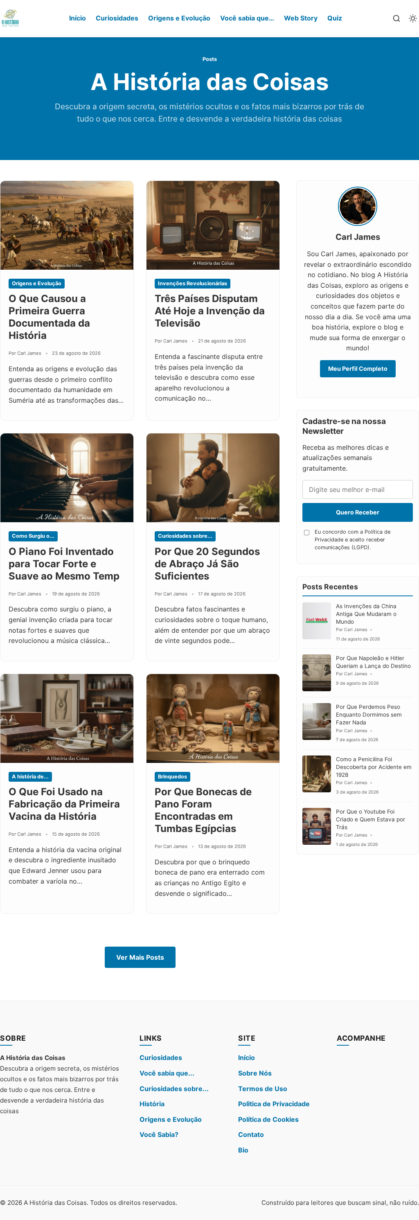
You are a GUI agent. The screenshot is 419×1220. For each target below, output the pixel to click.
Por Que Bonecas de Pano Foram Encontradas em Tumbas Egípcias (203, 810)
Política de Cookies (268, 1119)
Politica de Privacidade (274, 1104)
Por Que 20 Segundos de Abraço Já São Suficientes (207, 564)
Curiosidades (117, 18)
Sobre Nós (255, 1073)
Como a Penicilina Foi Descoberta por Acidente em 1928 (374, 767)
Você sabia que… (247, 18)
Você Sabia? (159, 1134)
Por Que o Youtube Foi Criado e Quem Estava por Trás (370, 819)
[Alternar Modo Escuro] (413, 18)
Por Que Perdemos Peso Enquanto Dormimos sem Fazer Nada (369, 715)
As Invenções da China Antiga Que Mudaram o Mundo (366, 614)
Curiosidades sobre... (174, 1089)
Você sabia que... (167, 1073)
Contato (251, 1134)
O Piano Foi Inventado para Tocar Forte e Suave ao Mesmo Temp (64, 564)
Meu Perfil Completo (357, 368)
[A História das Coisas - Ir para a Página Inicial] (10, 18)
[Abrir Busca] (396, 18)
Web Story (301, 18)
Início (77, 18)
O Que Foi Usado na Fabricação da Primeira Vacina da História (64, 804)
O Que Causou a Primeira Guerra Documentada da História (49, 317)
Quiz (334, 18)
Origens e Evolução (179, 18)
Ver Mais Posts (140, 957)
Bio (243, 1150)
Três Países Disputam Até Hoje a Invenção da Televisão (210, 311)
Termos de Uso (262, 1089)
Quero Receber (357, 512)
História (152, 1104)
